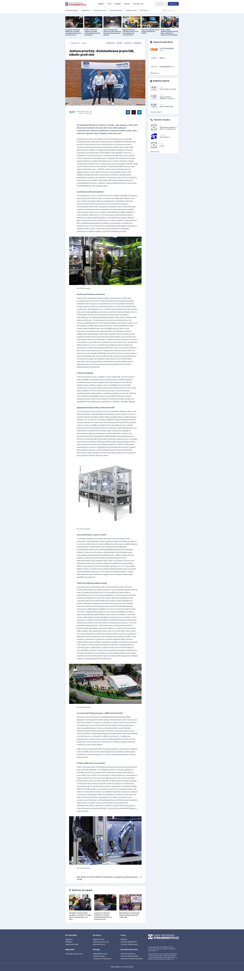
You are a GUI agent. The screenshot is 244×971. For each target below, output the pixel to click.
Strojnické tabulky (71, 10)
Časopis (127, 4)
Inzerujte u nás (138, 4)
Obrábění (75, 906)
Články (84, 43)
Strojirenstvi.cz (75, 43)
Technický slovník (99, 10)
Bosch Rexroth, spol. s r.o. (85, 111)
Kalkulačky (85, 10)
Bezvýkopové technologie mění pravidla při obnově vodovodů (129, 915)
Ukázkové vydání (99, 956)
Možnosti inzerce (99, 944)
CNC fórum (144, 10)
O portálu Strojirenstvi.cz (129, 944)
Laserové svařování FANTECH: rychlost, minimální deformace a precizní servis (103, 916)
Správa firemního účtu (101, 942)
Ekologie (125, 906)
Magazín (101, 4)
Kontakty (124, 939)
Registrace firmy (98, 939)
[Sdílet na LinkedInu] (139, 112)
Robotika (119, 43)
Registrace (69, 939)
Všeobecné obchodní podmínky (132, 959)
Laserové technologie (104, 906)
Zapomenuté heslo (71, 944)
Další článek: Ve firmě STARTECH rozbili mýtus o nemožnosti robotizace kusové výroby (107, 878)
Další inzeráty (154, 151)
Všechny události (155, 112)
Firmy (109, 4)
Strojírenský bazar (115, 10)
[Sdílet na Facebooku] (128, 112)
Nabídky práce (131, 10)
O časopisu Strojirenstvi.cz (102, 959)
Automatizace (110, 43)
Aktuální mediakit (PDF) (129, 942)
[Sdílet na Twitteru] (134, 112)
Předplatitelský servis (100, 954)
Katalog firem (154, 73)
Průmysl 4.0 (128, 43)
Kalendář (118, 4)
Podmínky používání (128, 954)
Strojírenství (137, 43)
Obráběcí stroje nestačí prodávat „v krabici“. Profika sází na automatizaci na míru (80, 916)
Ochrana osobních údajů (129, 956)
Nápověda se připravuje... (74, 954)
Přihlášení (68, 942)
